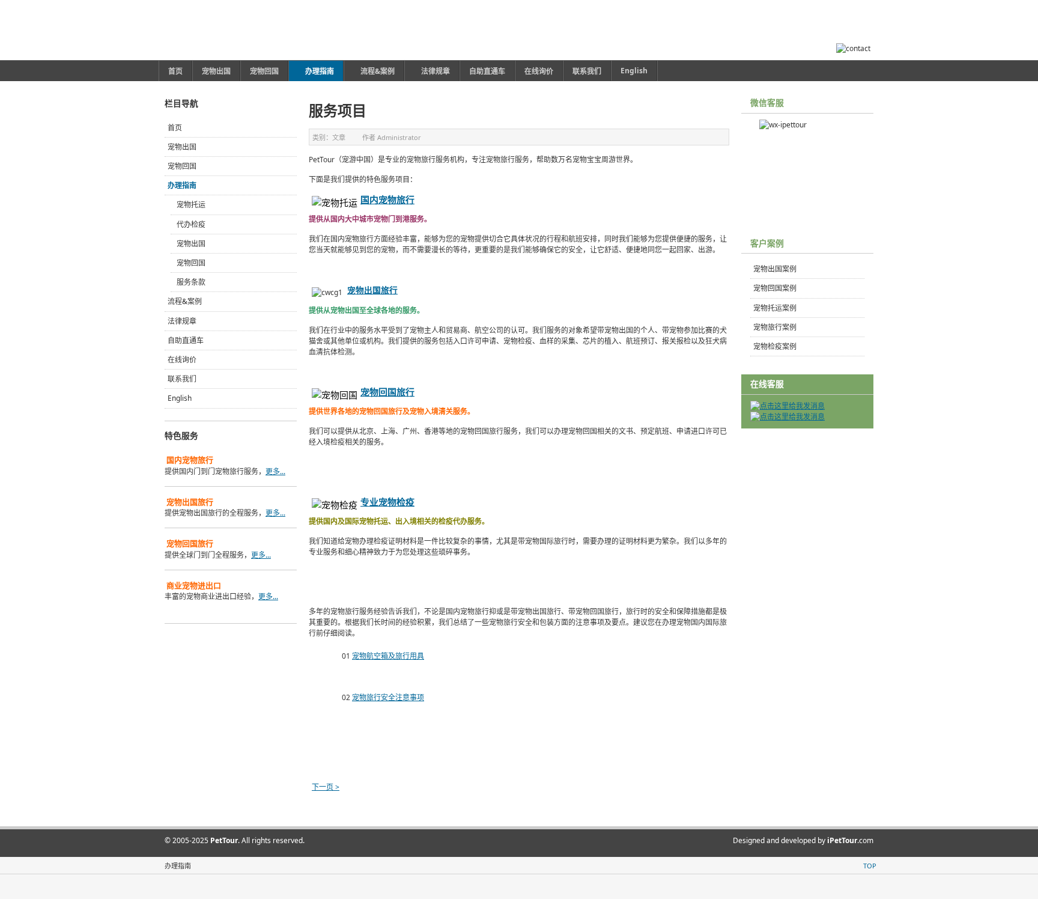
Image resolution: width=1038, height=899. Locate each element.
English (180, 398)
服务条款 (191, 282)
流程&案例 (185, 301)
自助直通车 (186, 340)
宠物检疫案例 (775, 346)
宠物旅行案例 (775, 327)
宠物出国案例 (775, 269)
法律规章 (182, 321)
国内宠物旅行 (387, 200)
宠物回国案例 (775, 288)
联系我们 (182, 379)
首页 (175, 128)
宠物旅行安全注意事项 (388, 697)
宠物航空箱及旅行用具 (388, 656)
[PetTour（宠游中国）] (235, 30)
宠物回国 (182, 166)
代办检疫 (191, 224)
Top (869, 865)
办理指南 (182, 185)
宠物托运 (191, 205)
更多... (275, 471)
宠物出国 (182, 147)
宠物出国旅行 (372, 290)
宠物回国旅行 (387, 392)
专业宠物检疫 (387, 502)
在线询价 (182, 360)
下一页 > (325, 787)
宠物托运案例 (775, 308)
